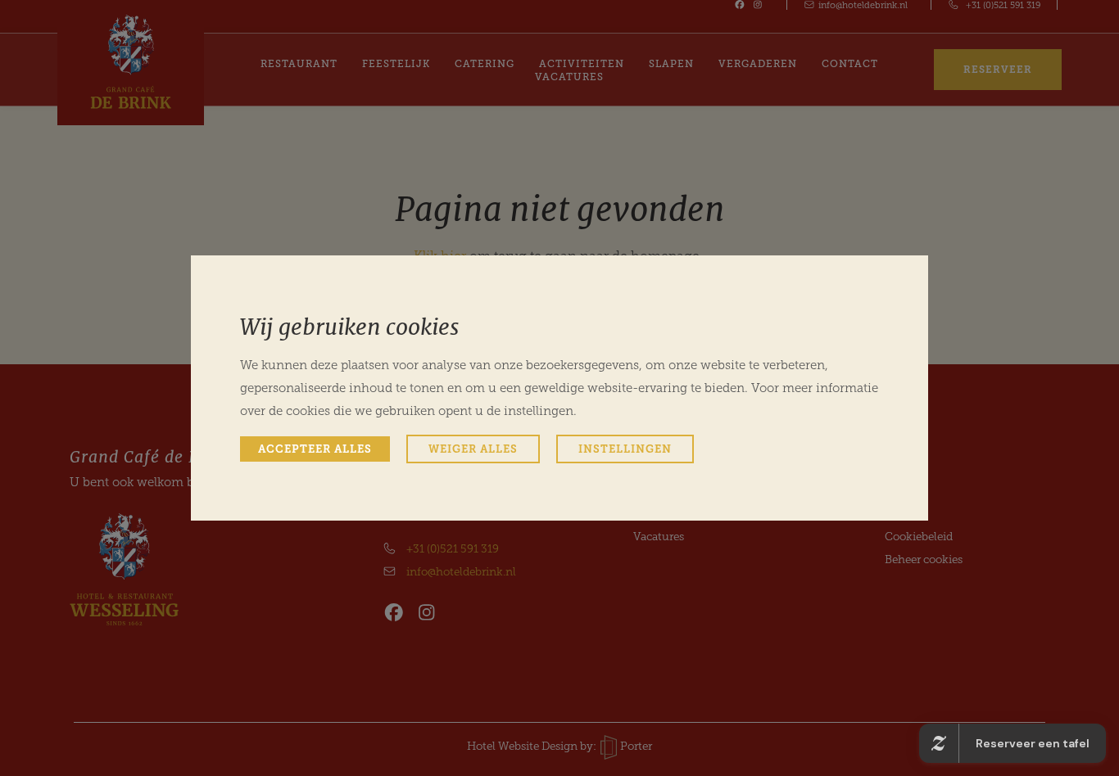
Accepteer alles (315, 449)
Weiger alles (473, 449)
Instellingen (625, 449)
